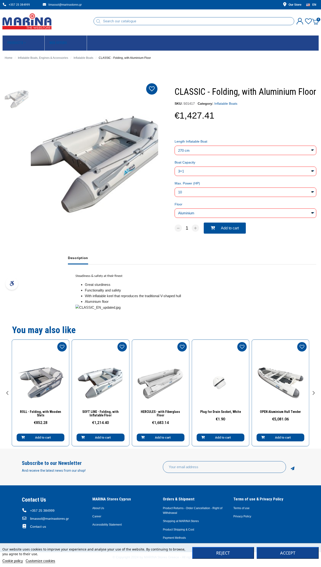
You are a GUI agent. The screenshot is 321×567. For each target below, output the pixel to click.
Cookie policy (12, 561)
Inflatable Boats (83, 58)
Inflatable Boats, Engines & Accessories (43, 58)
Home (8, 58)
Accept (287, 553)
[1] (292, 467)
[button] (225, 228)
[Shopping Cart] (315, 21)
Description (78, 258)
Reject (223, 553)
